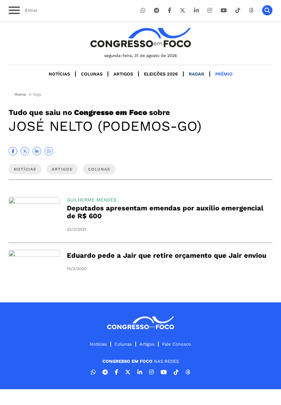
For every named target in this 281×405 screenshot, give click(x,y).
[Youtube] (224, 10)
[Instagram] (209, 10)
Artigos (123, 74)
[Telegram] (156, 10)
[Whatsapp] (142, 10)
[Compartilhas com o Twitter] (25, 151)
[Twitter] (182, 10)
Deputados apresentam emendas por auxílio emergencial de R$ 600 (165, 212)
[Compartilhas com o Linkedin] (37, 151)
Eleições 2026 (161, 74)
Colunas (91, 74)
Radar (196, 74)
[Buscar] (267, 10)
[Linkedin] (196, 10)
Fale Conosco (176, 344)
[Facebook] (169, 10)
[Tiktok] (237, 10)
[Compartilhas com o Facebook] (13, 151)
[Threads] (251, 10)
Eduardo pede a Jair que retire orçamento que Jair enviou (166, 255)
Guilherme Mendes (92, 199)
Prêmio (224, 74)
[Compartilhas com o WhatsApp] (49, 151)
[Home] (140, 37)
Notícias (59, 74)
